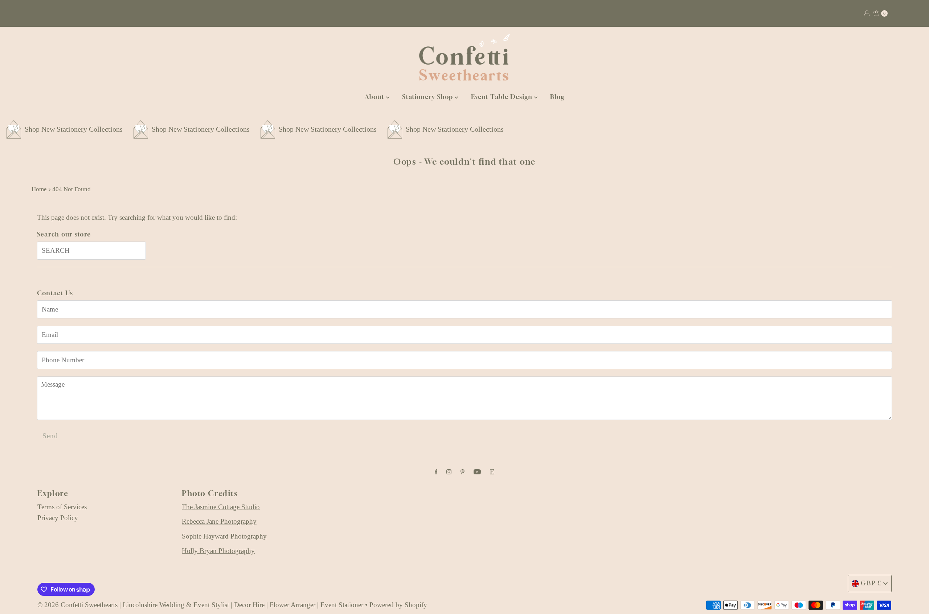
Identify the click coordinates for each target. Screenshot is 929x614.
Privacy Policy (57, 518)
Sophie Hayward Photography (224, 536)
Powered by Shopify (398, 605)
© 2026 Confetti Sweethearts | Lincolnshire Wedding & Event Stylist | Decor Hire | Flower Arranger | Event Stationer (200, 605)
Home (39, 189)
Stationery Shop (428, 96)
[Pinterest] (462, 471)
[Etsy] (492, 471)
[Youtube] (477, 471)
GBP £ (871, 583)
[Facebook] (436, 471)
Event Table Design (502, 96)
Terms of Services (62, 507)
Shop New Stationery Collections (170, 129)
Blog (557, 96)
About (375, 96)
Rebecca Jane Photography (219, 521)
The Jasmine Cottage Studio (221, 507)
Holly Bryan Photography (218, 551)
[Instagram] (448, 471)
